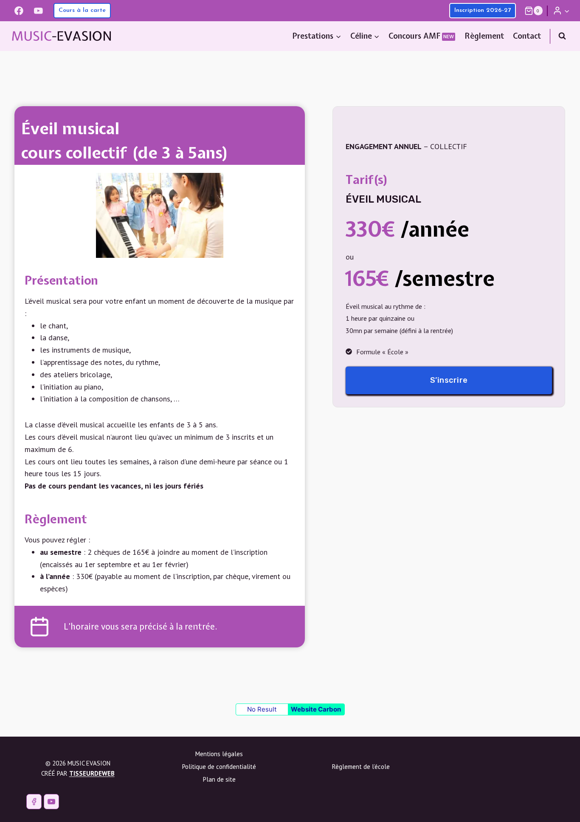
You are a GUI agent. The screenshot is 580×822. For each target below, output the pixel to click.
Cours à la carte (82, 10)
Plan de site (219, 779)
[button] (566, 11)
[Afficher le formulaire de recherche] (562, 36)
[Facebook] (19, 10)
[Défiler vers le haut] (557, 806)
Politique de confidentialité (219, 767)
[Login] (561, 10)
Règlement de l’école (361, 767)
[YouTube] (38, 10)
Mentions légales (219, 754)
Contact (527, 36)
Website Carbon (316, 709)
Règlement (484, 36)
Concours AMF (421, 36)
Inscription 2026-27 (482, 10)
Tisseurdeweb (92, 773)
